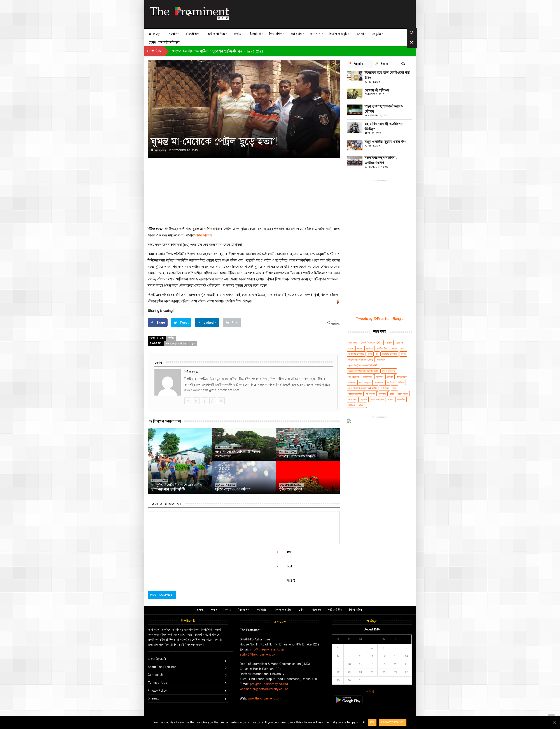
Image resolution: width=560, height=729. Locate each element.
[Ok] (554, 722)
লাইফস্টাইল (335, 610)
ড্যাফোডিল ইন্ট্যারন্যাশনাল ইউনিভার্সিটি (363, 371)
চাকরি (370, 353)
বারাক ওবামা (379, 382)
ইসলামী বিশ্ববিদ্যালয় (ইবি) (370, 342)
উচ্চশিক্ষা (388, 342)
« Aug (370, 691)
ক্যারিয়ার (369, 348)
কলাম (228, 610)
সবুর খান (364, 399)
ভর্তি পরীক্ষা (384, 388)
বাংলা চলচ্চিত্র (402, 376)
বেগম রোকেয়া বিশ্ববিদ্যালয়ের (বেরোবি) (362, 388)
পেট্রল (192, 343)
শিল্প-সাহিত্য (356, 610)
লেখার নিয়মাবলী (157, 659)
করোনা (350, 348)
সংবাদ (213, 610)
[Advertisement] (320, 13)
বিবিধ (171, 338)
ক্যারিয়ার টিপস (382, 348)
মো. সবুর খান (370, 393)
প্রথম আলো (203, 235)
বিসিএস (401, 382)
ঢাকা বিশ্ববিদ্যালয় (388, 371)
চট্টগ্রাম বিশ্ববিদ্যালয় (356, 353)
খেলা (301, 610)
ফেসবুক (390, 376)
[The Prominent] (189, 12)
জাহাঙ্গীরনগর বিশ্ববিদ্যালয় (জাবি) (360, 359)
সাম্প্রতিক (154, 51)
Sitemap (153, 698)
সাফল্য (390, 399)
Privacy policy (392, 722)
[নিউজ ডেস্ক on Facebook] (204, 400)
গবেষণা (394, 348)
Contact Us (156, 675)
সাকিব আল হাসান (377, 399)
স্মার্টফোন (362, 405)
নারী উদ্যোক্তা (353, 376)
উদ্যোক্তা (399, 342)
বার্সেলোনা (390, 382)
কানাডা (359, 348)
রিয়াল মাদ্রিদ (403, 393)
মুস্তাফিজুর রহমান (355, 393)
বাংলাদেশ (351, 382)
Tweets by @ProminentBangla (379, 319)
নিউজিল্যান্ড (367, 376)
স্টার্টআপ (351, 405)
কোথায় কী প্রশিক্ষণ (377, 90)
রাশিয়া (392, 393)
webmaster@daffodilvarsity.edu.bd (264, 689)
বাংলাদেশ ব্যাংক (365, 382)
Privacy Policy (157, 690)
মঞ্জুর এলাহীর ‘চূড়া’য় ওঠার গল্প (385, 142)
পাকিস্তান (379, 376)
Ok (372, 722)
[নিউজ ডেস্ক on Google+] (212, 400)
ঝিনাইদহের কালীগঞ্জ (176, 343)
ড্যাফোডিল (381, 359)
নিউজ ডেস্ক (160, 150)
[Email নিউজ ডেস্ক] (221, 400)
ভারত (394, 388)
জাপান (403, 353)
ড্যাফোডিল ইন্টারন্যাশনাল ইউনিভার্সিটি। (363, 365)
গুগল (402, 348)
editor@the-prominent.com (258, 654)
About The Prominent (163, 667)
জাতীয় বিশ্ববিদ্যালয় (389, 353)
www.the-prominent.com (264, 698)
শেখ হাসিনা (352, 399)
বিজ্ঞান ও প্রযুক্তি (282, 610)
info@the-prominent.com (267, 649)
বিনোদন (316, 610)
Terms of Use (157, 683)
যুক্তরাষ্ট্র (382, 393)
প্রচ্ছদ (200, 610)
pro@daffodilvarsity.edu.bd (269, 684)
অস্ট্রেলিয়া (352, 342)
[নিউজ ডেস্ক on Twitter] (196, 400)
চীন (377, 353)
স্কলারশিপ (401, 399)
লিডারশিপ (243, 610)
